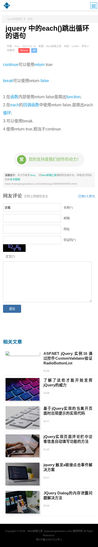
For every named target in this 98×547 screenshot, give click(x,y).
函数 (14, 97)
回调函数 (31, 105)
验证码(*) (70, 240)
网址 (67, 229)
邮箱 (67, 218)
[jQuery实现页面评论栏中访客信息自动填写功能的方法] (22, 445)
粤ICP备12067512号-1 (49, 539)
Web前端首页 (15, 19)
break (8, 81)
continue (10, 64)
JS (34, 50)
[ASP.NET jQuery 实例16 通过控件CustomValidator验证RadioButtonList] (22, 353)
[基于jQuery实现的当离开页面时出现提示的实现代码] (22, 417)
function (73, 97)
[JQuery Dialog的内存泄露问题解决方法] (22, 502)
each (14, 105)
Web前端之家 (49, 175)
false (44, 81)
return (39, 64)
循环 (7, 113)
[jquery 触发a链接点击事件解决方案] (22, 474)
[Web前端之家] (7, 8)
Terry (33, 175)
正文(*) (10, 256)
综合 (30, 19)
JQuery (24, 50)
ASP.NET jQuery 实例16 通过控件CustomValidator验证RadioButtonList (67, 358)
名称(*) (68, 208)
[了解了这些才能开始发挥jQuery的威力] (22, 389)
